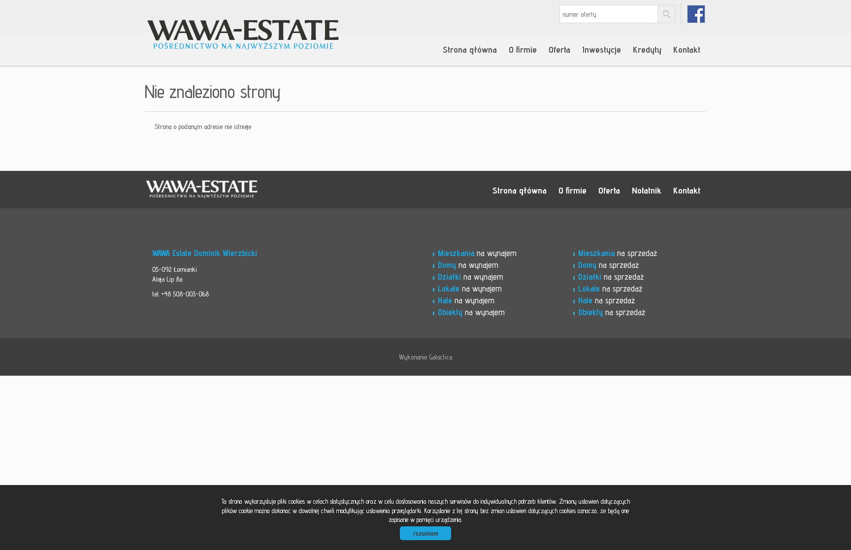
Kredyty (647, 49)
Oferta (559, 49)
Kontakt (686, 49)
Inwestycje (601, 49)
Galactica (440, 357)
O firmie (523, 49)
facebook (696, 14)
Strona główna (470, 49)
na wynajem (477, 253)
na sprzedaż (617, 253)
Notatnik (646, 190)
